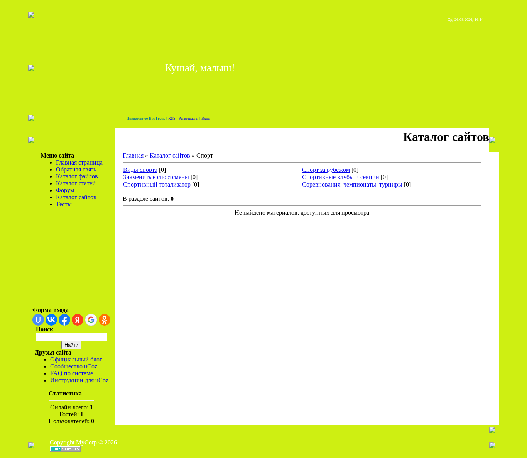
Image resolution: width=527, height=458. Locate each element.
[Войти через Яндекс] (77, 320)
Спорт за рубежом (326, 169)
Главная (133, 155)
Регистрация (188, 118)
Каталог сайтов (76, 197)
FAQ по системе (71, 373)
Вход (205, 118)
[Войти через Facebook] (64, 320)
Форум (65, 190)
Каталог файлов (77, 176)
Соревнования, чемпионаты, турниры (352, 184)
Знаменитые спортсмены (156, 177)
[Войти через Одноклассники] (104, 320)
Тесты (64, 204)
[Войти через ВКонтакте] (51, 320)
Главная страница (79, 162)
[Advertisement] (64, 260)
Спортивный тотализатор (157, 184)
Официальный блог (76, 359)
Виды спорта (140, 169)
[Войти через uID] (38, 320)
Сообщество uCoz (73, 366)
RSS (172, 118)
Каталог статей (76, 183)
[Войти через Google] (91, 320)
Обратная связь (76, 169)
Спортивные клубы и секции (340, 177)
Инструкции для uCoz (79, 380)
